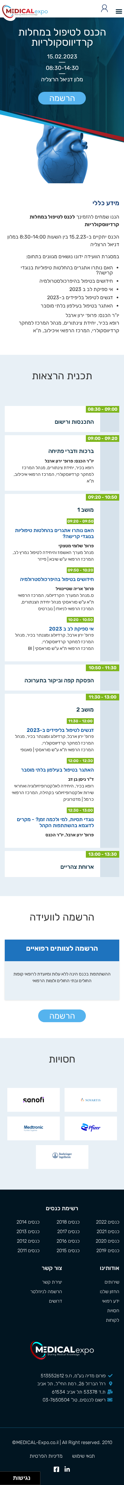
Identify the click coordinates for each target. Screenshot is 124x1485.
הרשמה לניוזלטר (46, 1291)
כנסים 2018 (68, 1222)
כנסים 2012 (28, 1241)
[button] (119, 11)
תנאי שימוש (83, 1456)
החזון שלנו (109, 1291)
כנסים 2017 (68, 1231)
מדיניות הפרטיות (46, 1456)
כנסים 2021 (108, 1231)
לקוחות (112, 1320)
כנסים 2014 (28, 1222)
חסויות (113, 1310)
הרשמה (62, 98)
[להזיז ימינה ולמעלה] (8, 1476)
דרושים (55, 1301)
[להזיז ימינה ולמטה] (8, 1480)
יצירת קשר (52, 1282)
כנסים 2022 (107, 1222)
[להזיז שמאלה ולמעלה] (5, 1476)
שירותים (112, 1282)
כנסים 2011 (28, 1250)
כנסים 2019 (107, 1250)
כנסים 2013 (28, 1231)
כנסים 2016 (68, 1241)
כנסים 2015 (68, 1250)
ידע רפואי (110, 1301)
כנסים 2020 (107, 1241)
